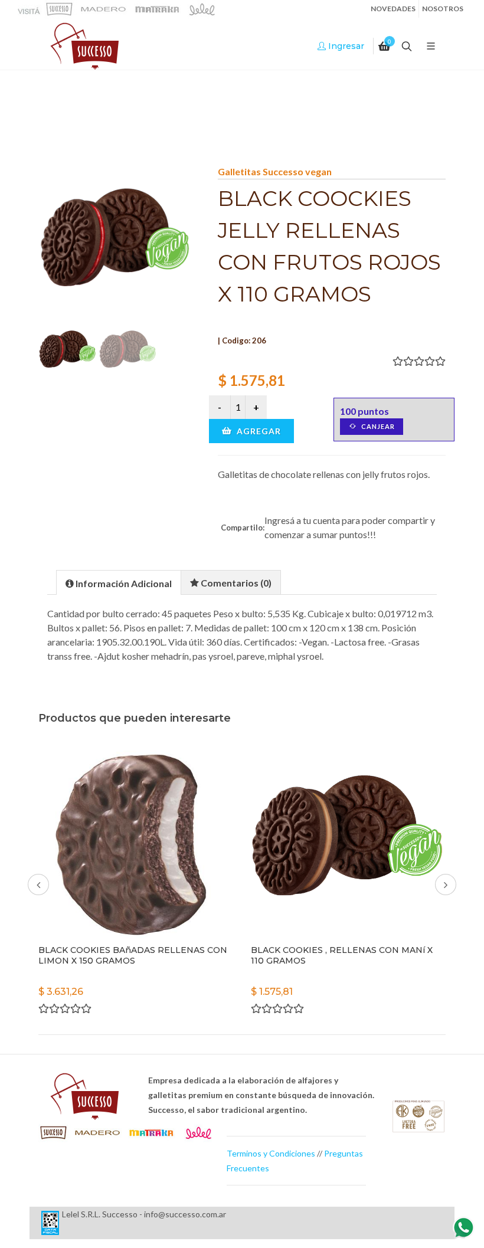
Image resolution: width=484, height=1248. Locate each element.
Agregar (257, 431)
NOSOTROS (442, 8)
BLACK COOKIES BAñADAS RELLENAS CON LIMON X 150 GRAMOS (132, 955)
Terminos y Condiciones (271, 1153)
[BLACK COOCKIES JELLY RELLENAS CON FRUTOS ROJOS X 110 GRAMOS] (116, 242)
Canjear (377, 426)
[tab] (118, 582)
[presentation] (119, 583)
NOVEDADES (393, 8)
